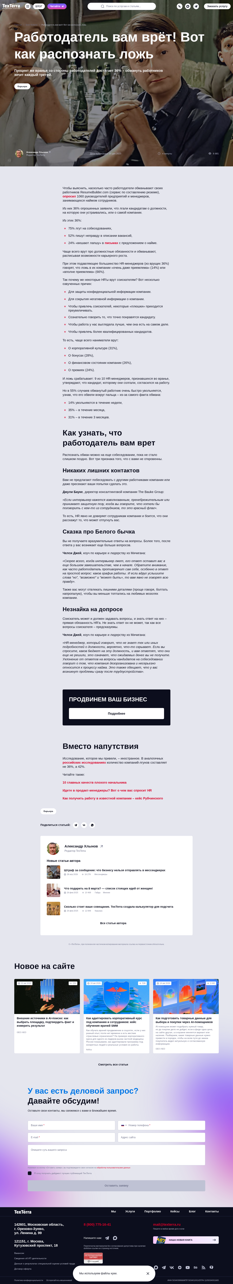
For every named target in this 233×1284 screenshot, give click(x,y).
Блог (192, 1211)
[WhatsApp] (92, 825)
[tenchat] (211, 1267)
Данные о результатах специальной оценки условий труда (44, 1263)
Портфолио (152, 1211)
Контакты (212, 1211)
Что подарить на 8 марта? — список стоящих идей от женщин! (108, 888)
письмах (111, 243)
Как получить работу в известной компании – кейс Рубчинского (113, 798)
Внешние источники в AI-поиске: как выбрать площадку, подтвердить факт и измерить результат (45, 1022)
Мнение (106, 892)
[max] (188, 6)
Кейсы (89, 1050)
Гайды (97, 892)
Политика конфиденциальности (28, 1280)
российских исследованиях (84, 762)
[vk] (172, 1267)
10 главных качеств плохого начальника (94, 782)
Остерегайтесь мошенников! (59, 1280)
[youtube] (188, 1267)
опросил (69, 196)
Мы (113, 1211)
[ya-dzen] (180, 1267)
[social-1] (203, 1267)
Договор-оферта (22, 1269)
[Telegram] (76, 825)
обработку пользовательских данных (113, 1168)
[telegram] (196, 6)
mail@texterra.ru (167, 1224)
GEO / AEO (21, 1032)
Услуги (130, 1211)
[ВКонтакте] (84, 825)
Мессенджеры (100, 874)
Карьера (48, 811)
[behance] (195, 1267)
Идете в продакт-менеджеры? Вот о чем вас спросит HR (107, 790)
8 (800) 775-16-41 (97, 1224)
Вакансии (19, 1253)
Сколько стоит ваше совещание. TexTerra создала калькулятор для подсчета (118, 906)
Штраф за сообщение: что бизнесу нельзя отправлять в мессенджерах (114, 870)
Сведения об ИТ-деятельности (30, 1258)
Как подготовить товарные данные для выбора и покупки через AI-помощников (184, 1020)
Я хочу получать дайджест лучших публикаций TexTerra (63, 1173)
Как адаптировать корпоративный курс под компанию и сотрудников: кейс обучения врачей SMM (114, 1022)
